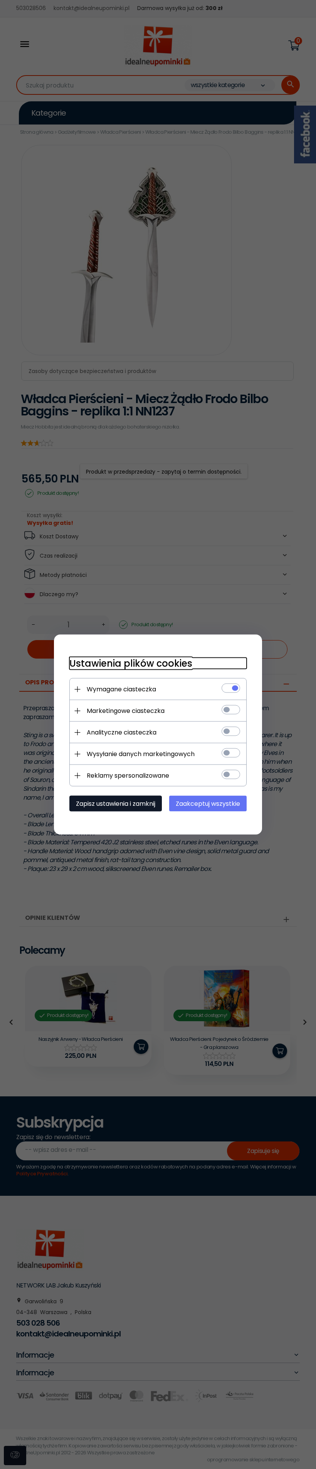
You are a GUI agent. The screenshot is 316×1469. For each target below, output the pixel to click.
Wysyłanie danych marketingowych (141, 754)
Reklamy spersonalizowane (128, 775)
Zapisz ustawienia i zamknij (115, 803)
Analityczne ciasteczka (121, 732)
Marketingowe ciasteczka (126, 710)
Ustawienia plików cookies (130, 663)
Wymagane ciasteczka (121, 689)
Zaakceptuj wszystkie (208, 803)
